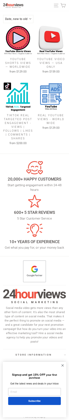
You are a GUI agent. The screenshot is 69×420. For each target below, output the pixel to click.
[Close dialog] (62, 365)
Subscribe (34, 401)
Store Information (33, 354)
